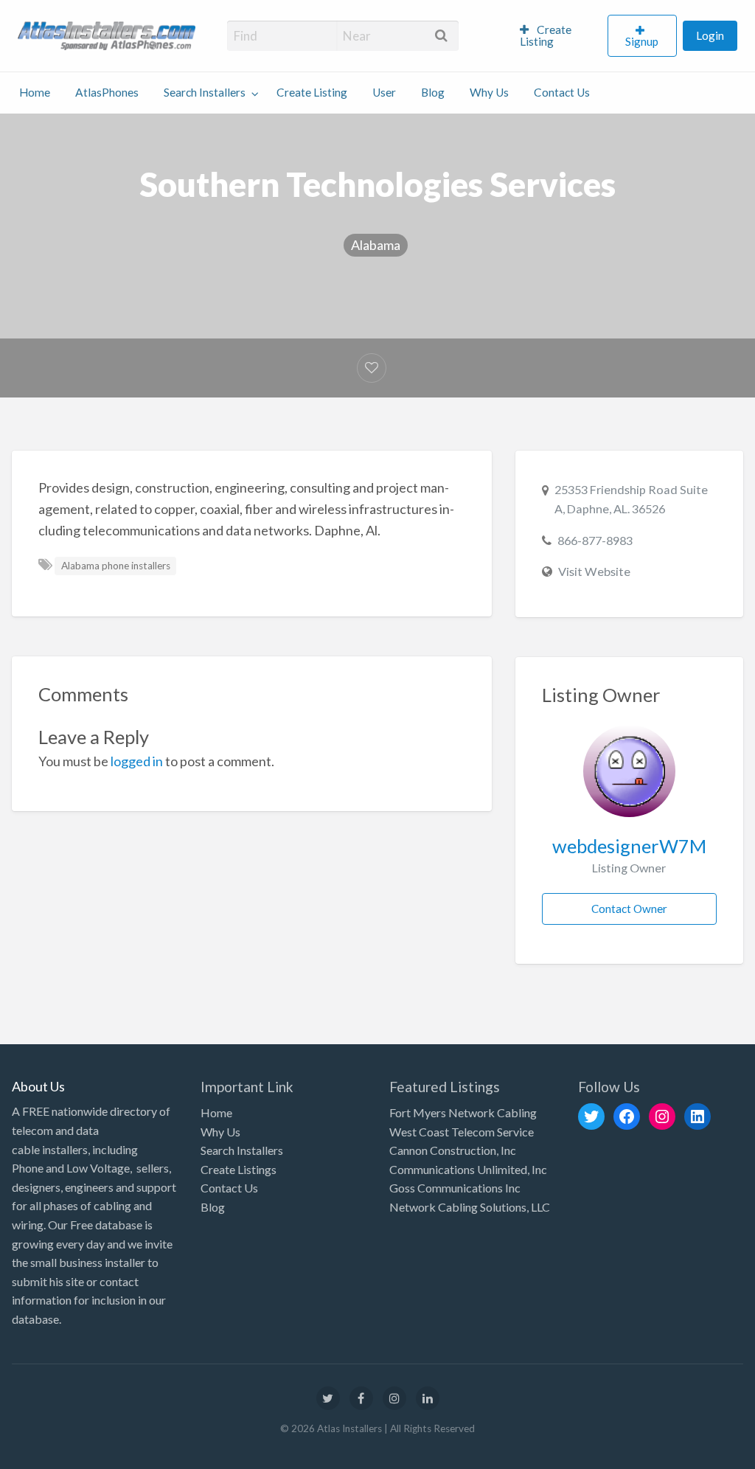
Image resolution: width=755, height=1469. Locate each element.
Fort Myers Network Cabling (463, 1112)
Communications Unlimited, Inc (468, 1169)
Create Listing (546, 35)
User (384, 92)
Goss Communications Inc (455, 1188)
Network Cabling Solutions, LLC (469, 1207)
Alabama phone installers (115, 566)
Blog (433, 92)
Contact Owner (629, 908)
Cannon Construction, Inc (452, 1150)
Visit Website (594, 571)
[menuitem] (557, 36)
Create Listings (238, 1169)
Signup (641, 41)
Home (34, 92)
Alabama (375, 245)
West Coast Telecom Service (461, 1132)
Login (710, 35)
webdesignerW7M (629, 846)
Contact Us (562, 92)
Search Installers (205, 92)
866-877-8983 (595, 540)
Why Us (489, 92)
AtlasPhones (107, 92)
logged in (137, 761)
